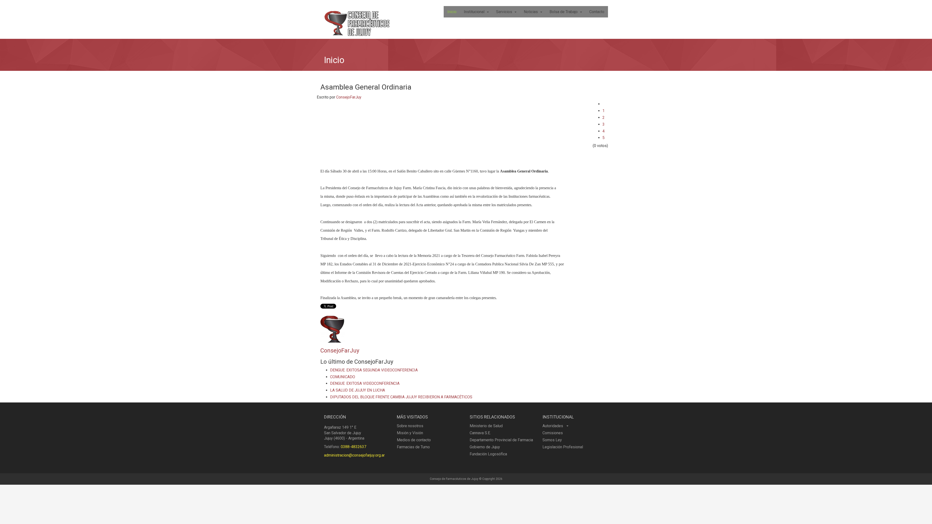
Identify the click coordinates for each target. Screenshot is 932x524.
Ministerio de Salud (486, 426)
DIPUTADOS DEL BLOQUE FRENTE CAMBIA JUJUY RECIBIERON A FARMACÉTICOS (401, 397)
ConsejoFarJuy (348, 97)
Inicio (452, 11)
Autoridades (553, 426)
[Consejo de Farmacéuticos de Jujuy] (357, 19)
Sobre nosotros (410, 426)
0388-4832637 (353, 446)
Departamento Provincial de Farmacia (501, 440)
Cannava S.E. (480, 433)
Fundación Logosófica (488, 454)
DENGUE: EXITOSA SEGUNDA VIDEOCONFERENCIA (374, 370)
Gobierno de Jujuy (485, 447)
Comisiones (552, 433)
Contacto (596, 11)
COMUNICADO (342, 377)
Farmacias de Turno (413, 447)
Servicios (504, 11)
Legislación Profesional (562, 447)
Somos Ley (552, 440)
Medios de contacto (414, 440)
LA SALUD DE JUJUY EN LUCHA (357, 390)
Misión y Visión (410, 433)
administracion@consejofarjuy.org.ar (354, 455)
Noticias (531, 11)
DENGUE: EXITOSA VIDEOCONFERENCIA (364, 383)
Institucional (474, 11)
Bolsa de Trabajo (563, 11)
